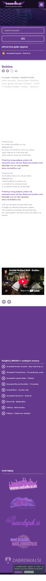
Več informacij (29, 572)
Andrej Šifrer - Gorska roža (17, 390)
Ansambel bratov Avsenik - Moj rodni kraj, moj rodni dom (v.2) (25, 366)
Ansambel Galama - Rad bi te (18, 53)
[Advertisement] (23, 114)
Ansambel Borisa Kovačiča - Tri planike (22, 384)
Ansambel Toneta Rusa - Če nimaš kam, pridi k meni (25, 372)
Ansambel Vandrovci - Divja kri (19, 396)
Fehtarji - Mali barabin (15, 407)
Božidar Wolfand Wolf (23, 77)
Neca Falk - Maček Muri (15, 402)
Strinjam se (18, 572)
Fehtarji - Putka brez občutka (18, 413)
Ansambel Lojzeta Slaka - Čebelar (20, 378)
